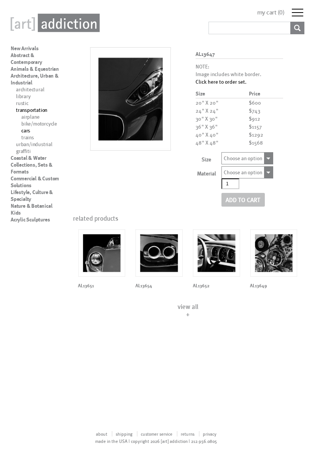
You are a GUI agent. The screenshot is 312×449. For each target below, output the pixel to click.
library (23, 96)
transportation (31, 110)
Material (206, 173)
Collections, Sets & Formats (32, 168)
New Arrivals (25, 48)
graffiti (23, 151)
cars (25, 130)
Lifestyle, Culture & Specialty (32, 195)
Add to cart (243, 199)
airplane (30, 116)
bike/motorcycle (39, 123)
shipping (124, 433)
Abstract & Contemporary (26, 58)
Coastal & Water (28, 158)
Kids (16, 213)
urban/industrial (34, 144)
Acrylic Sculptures (30, 220)
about (101, 433)
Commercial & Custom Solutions (35, 181)
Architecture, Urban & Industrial (35, 79)
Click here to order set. (221, 81)
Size (206, 159)
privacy (209, 433)
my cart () (271, 12)
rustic (22, 103)
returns (187, 433)
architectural (30, 89)
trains (27, 137)
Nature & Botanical (31, 206)
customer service (156, 433)
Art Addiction (54, 22)
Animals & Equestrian (35, 69)
